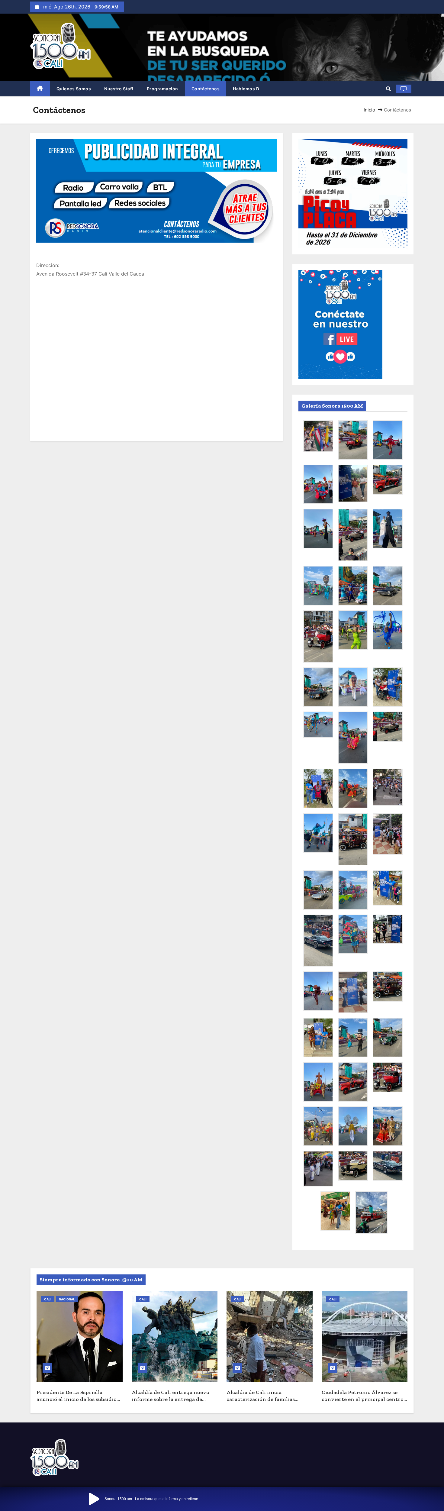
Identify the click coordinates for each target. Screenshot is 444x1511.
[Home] (40, 89)
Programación (162, 88)
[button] (388, 89)
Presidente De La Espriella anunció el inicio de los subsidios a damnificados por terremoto (78, 1399)
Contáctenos (205, 88)
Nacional (67, 1299)
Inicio (369, 110)
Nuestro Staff (119, 88)
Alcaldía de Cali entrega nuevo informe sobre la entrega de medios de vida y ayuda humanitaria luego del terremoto (174, 1402)
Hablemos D (246, 88)
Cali (47, 1299)
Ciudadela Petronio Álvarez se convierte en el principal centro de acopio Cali (363, 1399)
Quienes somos (73, 88)
